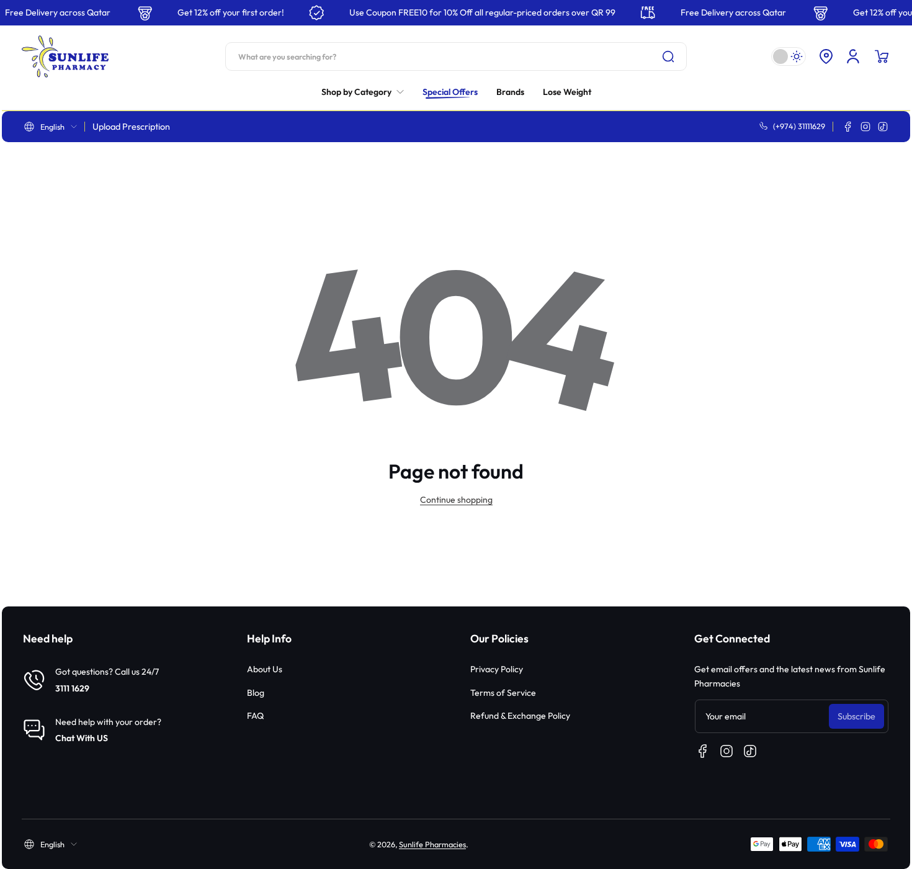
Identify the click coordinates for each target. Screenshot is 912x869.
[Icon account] (853, 56)
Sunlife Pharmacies (432, 844)
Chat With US (81, 738)
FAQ (255, 715)
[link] (367, 92)
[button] (825, 56)
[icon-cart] (881, 56)
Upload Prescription (131, 126)
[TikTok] (882, 126)
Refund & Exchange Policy (520, 715)
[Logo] (65, 56)
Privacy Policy (496, 669)
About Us (264, 669)
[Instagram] (865, 126)
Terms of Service (503, 692)
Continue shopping (456, 499)
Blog (255, 692)
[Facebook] (848, 126)
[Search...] (668, 56)
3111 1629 (72, 688)
